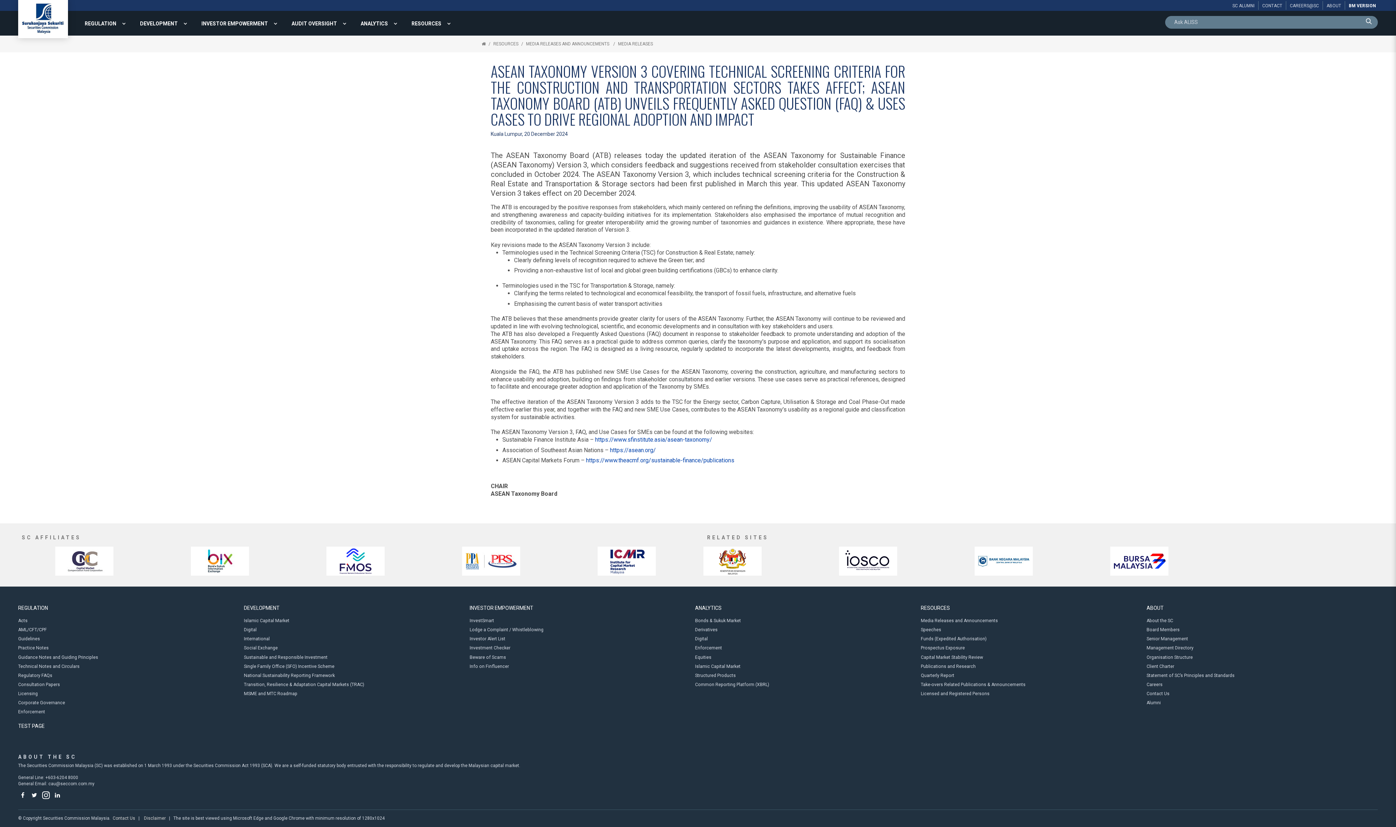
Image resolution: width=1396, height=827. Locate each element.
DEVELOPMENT (159, 24)
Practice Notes (33, 647)
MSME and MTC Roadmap (270, 693)
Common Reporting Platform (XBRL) (732, 684)
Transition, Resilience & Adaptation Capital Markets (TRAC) (304, 684)
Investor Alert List (487, 638)
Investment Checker (490, 647)
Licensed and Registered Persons (955, 693)
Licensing (28, 693)
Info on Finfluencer (489, 666)
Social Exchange (261, 647)
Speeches (931, 629)
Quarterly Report (937, 675)
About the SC (1160, 620)
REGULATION (100, 24)
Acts (23, 620)
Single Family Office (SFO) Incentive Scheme (289, 666)
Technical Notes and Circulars (49, 666)
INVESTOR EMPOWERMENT (234, 24)
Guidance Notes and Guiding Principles (58, 657)
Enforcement (31, 711)
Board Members (1163, 629)
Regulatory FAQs (35, 675)
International (257, 638)
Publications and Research (948, 666)
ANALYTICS (374, 24)
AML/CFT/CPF (32, 629)
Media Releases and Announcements (568, 43)
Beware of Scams (488, 657)
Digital (250, 629)
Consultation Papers (39, 684)
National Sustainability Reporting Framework (289, 675)
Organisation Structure (1170, 657)
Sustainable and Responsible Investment (286, 657)
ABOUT (1155, 608)
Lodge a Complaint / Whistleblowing (506, 629)
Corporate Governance (41, 702)
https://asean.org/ (633, 450)
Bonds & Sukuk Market (718, 620)
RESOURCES (426, 24)
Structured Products (715, 675)
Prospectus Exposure (943, 647)
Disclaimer (155, 818)
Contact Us (1158, 693)
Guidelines (29, 638)
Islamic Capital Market (266, 620)
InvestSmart (482, 620)
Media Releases (635, 43)
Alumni (1154, 702)
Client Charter (1160, 666)
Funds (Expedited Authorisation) (954, 638)
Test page (31, 726)
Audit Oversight (314, 24)
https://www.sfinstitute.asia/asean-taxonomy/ (653, 439)
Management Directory (1170, 647)
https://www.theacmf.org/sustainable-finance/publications (660, 460)
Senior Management (1167, 638)
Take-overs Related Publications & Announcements (973, 684)
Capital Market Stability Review (952, 657)
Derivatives (706, 629)
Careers (1155, 684)
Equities (703, 657)
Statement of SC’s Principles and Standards (1191, 675)
